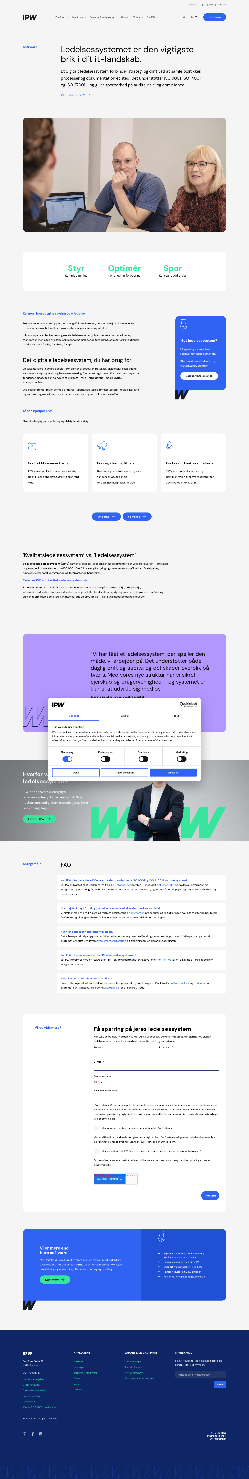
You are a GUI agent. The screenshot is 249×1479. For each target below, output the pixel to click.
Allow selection (125, 772)
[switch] (105, 759)
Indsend (210, 1195)
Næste (220, 1384)
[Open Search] (184, 16)
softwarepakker (179, 983)
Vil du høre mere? (73, 95)
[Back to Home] (30, 17)
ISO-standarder (121, 885)
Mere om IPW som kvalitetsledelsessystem (52, 580)
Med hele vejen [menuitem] (132, 1361)
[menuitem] (194, 5)
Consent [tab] (74, 715)
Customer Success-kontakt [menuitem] (140, 1378)
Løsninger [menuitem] (77, 17)
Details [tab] (124, 715)
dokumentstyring (167, 885)
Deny (76, 772)
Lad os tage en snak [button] (199, 376)
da (192, 16)
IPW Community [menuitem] (133, 1372)
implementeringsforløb (112, 941)
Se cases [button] (134, 516)
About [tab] (175, 715)
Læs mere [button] (52, 1279)
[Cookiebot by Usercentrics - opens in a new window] (182, 704)
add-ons (199, 983)
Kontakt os (164, 959)
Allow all (173, 772)
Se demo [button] (215, 17)
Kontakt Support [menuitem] (133, 1367)
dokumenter (136, 913)
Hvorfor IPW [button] (36, 819)
